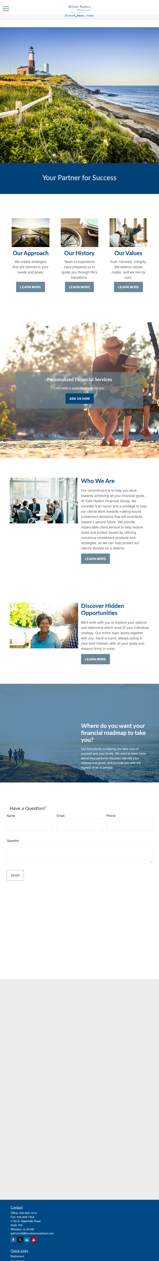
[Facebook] (13, 1239)
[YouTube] (33, 1239)
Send (15, 875)
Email (61, 815)
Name (11, 815)
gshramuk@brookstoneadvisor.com (32, 1233)
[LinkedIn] (26, 1239)
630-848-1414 (28, 1213)
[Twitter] (20, 1239)
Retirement (17, 1256)
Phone (110, 815)
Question (13, 840)
